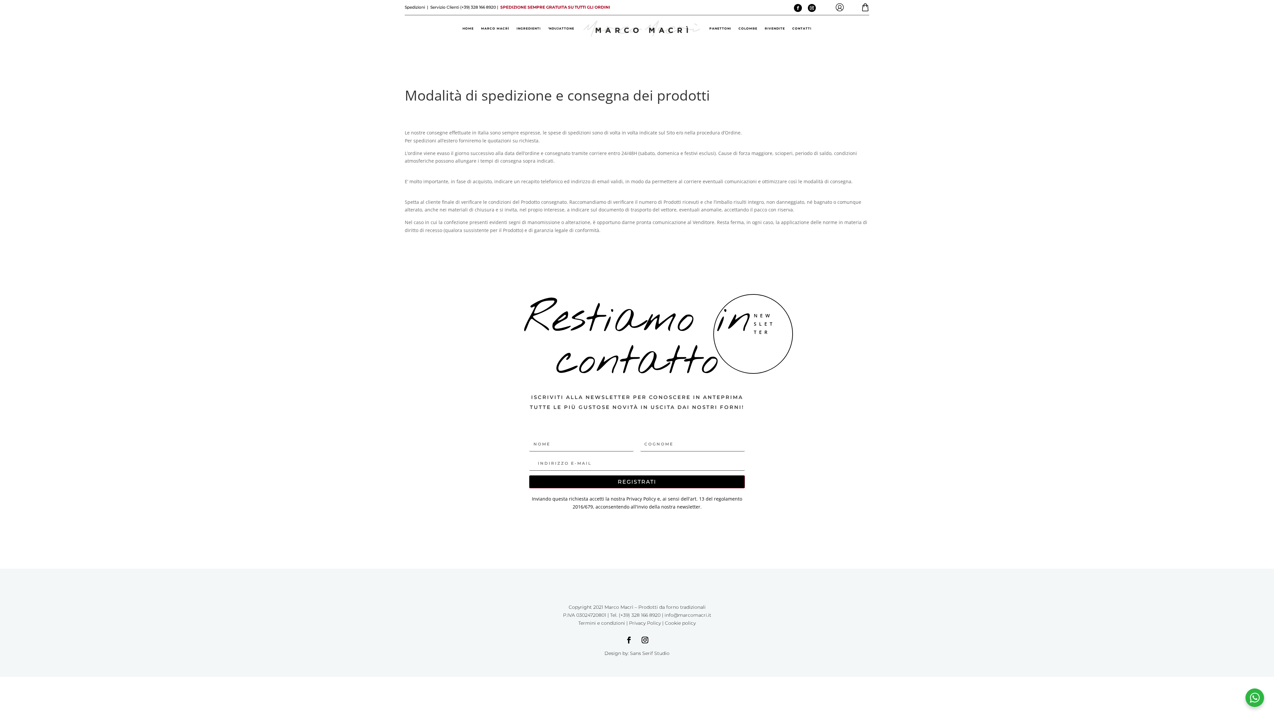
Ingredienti (529, 28)
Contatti (802, 28)
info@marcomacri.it (688, 615)
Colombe (748, 28)
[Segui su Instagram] (812, 8)
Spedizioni (415, 7)
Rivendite (775, 28)
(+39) (477, 7)
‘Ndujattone (561, 28)
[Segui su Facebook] (798, 8)
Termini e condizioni (601, 623)
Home (468, 28)
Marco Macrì (495, 28)
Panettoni (720, 28)
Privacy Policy (645, 623)
